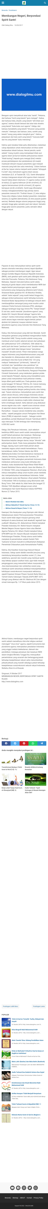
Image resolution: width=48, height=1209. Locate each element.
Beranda (8, 1198)
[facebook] (6, 743)
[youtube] (12, 1188)
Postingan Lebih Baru (10, 1006)
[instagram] (24, 1188)
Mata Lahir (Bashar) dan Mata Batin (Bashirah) (28, 1061)
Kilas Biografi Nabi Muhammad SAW (25, 1030)
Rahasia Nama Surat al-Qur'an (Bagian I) (26, 1115)
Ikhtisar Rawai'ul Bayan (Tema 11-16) (19, 508)
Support (17, 1206)
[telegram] (41, 743)
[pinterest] (24, 743)
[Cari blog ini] (45, 3)
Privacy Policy (38, 1198)
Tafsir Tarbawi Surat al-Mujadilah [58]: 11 (26, 1104)
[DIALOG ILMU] (24, 3)
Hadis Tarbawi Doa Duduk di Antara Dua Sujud (28, 1072)
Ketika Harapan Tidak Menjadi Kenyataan (26, 1093)
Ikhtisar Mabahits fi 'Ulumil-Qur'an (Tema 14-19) (23, 505)
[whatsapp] (32, 743)
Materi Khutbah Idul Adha (15, 502)
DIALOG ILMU (29, 1206)
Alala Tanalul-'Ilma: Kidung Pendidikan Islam (27, 1040)
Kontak (29, 1198)
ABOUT (22, 1198)
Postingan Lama (39, 1006)
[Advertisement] (24, 53)
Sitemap (15, 1198)
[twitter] (15, 743)
